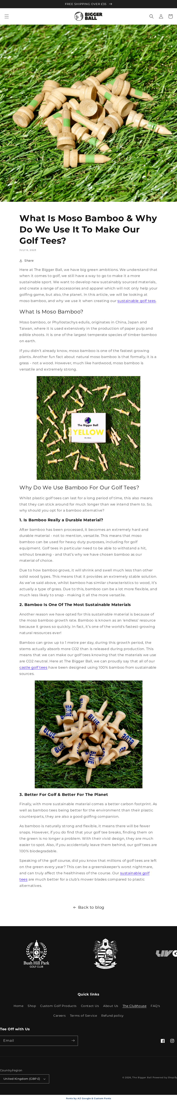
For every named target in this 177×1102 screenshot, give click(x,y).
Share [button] (29, 260)
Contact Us (90, 1006)
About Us (110, 1006)
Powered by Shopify (165, 1077)
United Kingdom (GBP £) (21, 1078)
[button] (6, 16)
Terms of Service (83, 1016)
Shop (32, 1006)
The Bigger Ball (142, 1077)
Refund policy (112, 1016)
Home (18, 1006)
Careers (59, 1016)
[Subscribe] (73, 1040)
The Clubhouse (135, 1006)
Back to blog (91, 907)
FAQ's (155, 1006)
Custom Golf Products (58, 1006)
